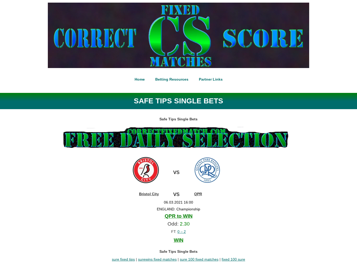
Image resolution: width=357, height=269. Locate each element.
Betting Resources (171, 79)
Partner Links (211, 79)
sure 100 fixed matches (199, 259)
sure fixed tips (123, 259)
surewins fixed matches (157, 259)
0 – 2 (181, 231)
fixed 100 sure (233, 259)
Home (140, 79)
